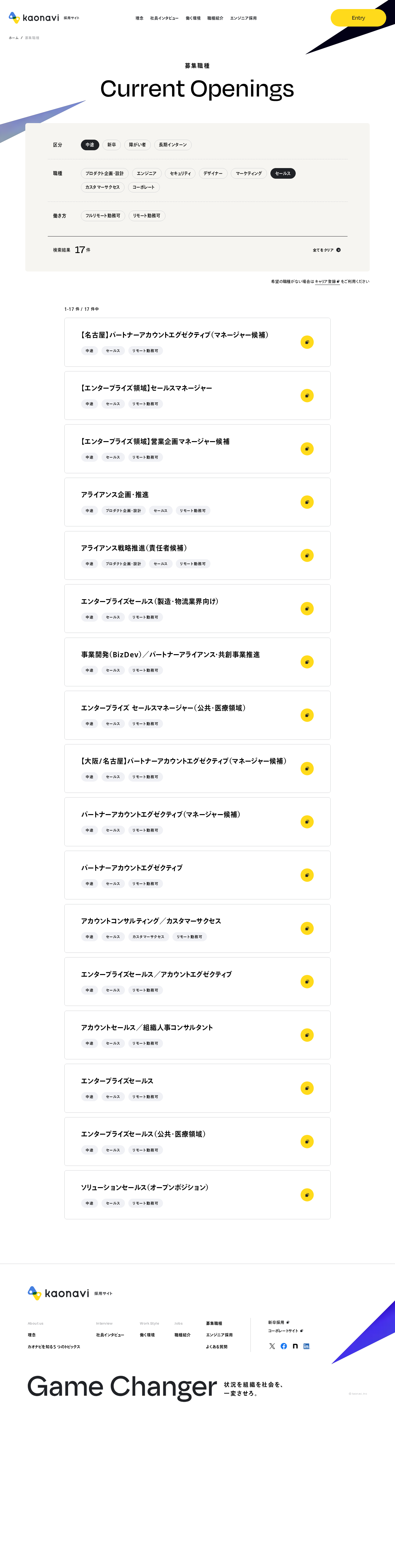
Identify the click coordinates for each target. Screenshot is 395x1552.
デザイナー (213, 173)
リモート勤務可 (146, 215)
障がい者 (137, 144)
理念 (32, 1335)
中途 (90, 144)
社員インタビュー (110, 1335)
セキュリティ (180, 173)
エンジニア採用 (219, 1335)
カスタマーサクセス (103, 187)
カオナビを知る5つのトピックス (54, 1347)
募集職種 (214, 1323)
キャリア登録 (325, 281)
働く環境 (147, 1335)
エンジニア (147, 173)
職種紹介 (183, 1335)
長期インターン (173, 144)
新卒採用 (276, 1322)
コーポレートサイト (283, 1331)
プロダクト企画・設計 (105, 173)
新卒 (111, 144)
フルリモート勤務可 (103, 215)
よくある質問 (216, 1347)
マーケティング (249, 173)
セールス (283, 173)
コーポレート (144, 187)
